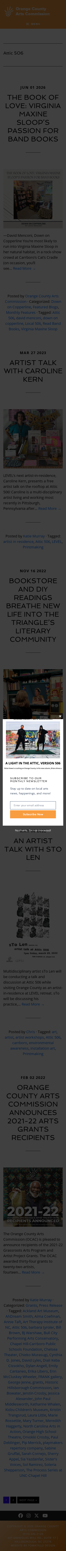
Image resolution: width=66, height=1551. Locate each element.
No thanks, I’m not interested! (33, 830)
